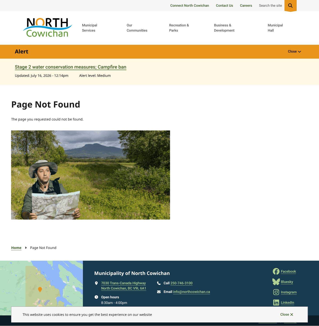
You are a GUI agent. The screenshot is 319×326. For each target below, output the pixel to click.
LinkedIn (287, 302)
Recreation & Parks (179, 27)
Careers (246, 5)
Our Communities (137, 27)
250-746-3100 (182, 283)
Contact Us (224, 5)
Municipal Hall (275, 27)
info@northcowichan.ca (191, 292)
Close (284, 314)
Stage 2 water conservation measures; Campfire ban (70, 67)
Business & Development (224, 27)
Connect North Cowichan (189, 5)
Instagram (289, 292)
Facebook (288, 271)
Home (16, 247)
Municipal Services (89, 27)
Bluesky (287, 282)
